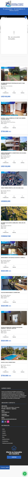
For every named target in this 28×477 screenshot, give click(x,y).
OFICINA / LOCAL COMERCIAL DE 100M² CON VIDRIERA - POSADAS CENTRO (13, 119)
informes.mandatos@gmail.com (9, 419)
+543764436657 (9, 9)
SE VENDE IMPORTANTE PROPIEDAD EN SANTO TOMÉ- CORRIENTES (13, 84)
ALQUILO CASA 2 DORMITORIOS (8, 362)
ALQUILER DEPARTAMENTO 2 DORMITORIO (10, 292)
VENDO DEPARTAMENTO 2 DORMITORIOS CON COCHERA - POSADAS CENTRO (14, 154)
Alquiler (4, 433)
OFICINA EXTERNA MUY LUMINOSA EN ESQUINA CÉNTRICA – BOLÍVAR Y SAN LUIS (11, 328)
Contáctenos (5, 441)
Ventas (4, 431)
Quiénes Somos (5, 439)
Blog (3, 437)
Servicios (4, 435)
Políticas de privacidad (7, 443)
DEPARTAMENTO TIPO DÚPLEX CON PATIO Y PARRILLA (13, 257)
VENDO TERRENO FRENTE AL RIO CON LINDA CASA (12, 187)
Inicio (3, 429)
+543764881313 (19, 9)
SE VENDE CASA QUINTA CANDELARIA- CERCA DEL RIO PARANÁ (13, 223)
